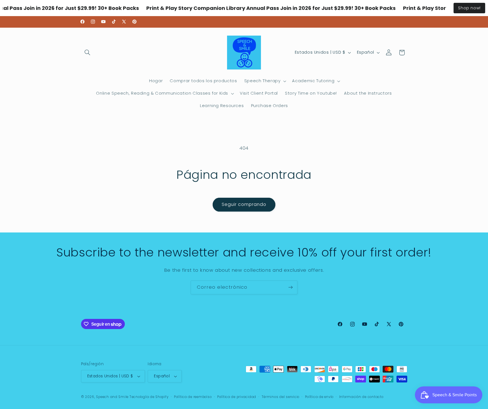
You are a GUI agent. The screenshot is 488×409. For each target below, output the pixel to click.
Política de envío (319, 397)
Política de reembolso (193, 397)
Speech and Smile (112, 397)
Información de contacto (361, 397)
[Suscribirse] (290, 287)
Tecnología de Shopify (149, 397)
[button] (87, 52)
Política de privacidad (236, 397)
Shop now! (469, 8)
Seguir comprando (244, 204)
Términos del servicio (280, 397)
